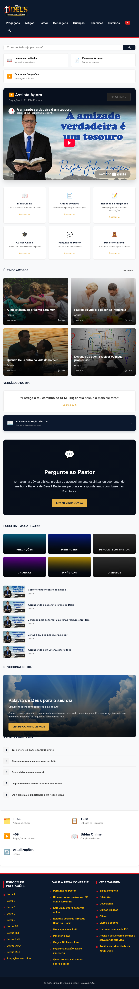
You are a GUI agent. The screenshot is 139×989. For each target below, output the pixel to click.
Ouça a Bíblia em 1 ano (66, 942)
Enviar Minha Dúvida (69, 503)
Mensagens (60, 23)
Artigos (29, 23)
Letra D (11, 913)
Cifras (103, 916)
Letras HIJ (13, 932)
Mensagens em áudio (65, 929)
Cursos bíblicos (109, 909)
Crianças (79, 23)
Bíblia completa (109, 890)
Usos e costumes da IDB (114, 929)
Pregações (13, 23)
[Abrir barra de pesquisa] (9, 30)
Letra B (11, 900)
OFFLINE (120, 96)
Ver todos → (129, 270)
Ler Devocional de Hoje (29, 726)
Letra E (11, 919)
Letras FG (12, 926)
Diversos (114, 23)
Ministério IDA (61, 935)
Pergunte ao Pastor (64, 890)
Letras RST (13, 951)
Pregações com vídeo (19, 958)
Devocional (106, 903)
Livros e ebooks (109, 922)
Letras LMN (14, 939)
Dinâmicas (96, 23)
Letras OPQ (14, 945)
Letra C (11, 907)
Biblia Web (106, 897)
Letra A (11, 894)
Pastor (43, 23)
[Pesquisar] (129, 47)
